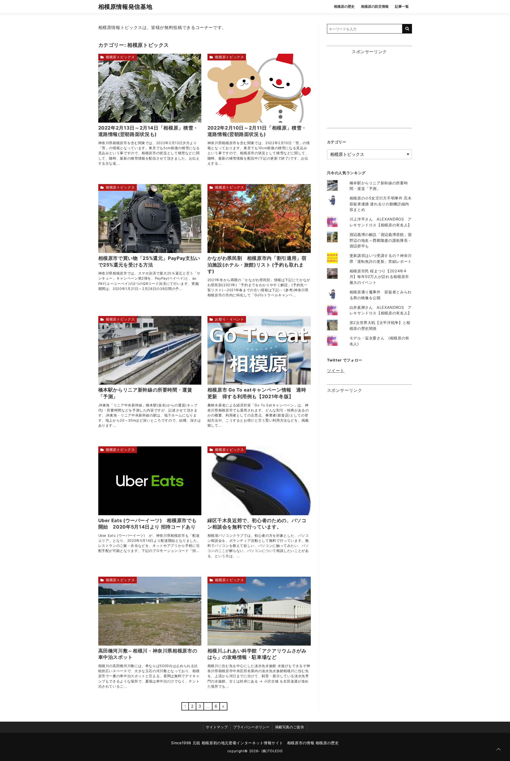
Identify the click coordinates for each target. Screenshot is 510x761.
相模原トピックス (120, 57)
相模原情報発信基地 (125, 6)
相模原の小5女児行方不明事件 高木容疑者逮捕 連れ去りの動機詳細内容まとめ (381, 204)
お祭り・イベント (229, 319)
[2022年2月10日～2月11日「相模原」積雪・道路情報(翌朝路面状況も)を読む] (259, 88)
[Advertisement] (369, 90)
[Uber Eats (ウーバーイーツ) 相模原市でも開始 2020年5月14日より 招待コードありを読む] (150, 480)
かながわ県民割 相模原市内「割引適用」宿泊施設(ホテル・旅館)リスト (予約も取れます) (257, 264)
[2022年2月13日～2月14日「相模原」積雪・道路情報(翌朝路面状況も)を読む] (150, 88)
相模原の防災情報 (375, 7)
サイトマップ (217, 727)
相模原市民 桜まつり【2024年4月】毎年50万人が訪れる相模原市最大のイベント (379, 277)
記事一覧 (402, 7)
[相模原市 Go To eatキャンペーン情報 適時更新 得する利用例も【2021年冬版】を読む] (259, 350)
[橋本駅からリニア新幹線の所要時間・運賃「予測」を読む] (150, 350)
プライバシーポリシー (251, 727)
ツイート (336, 370)
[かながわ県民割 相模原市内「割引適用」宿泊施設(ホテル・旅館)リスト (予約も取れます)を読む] (259, 218)
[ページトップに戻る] (498, 749)
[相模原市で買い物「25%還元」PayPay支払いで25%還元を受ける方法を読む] (150, 218)
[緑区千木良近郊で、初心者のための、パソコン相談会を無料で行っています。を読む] (259, 480)
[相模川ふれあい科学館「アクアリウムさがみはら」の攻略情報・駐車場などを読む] (259, 611)
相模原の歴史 (344, 7)
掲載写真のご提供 (289, 727)
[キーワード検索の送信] (407, 29)
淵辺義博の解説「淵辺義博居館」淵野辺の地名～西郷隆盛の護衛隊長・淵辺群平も (381, 240)
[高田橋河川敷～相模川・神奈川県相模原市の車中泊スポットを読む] (150, 611)
